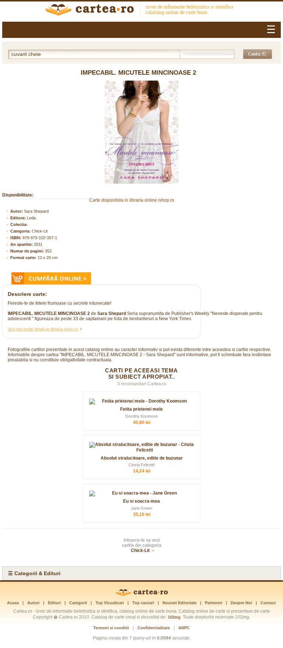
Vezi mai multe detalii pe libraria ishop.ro (43, 329)
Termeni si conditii (111, 628)
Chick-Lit (40, 231)
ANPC (184, 628)
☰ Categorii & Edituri (34, 573)
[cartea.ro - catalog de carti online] (141, 594)
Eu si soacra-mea (141, 501)
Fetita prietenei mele (141, 409)
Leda (31, 218)
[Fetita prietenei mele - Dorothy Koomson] (141, 401)
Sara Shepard (36, 211)
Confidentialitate (153, 628)
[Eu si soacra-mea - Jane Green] (141, 493)
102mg (174, 617)
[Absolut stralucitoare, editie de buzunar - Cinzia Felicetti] (141, 447)
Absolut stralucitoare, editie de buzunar (142, 458)
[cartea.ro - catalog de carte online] (141, 11)
